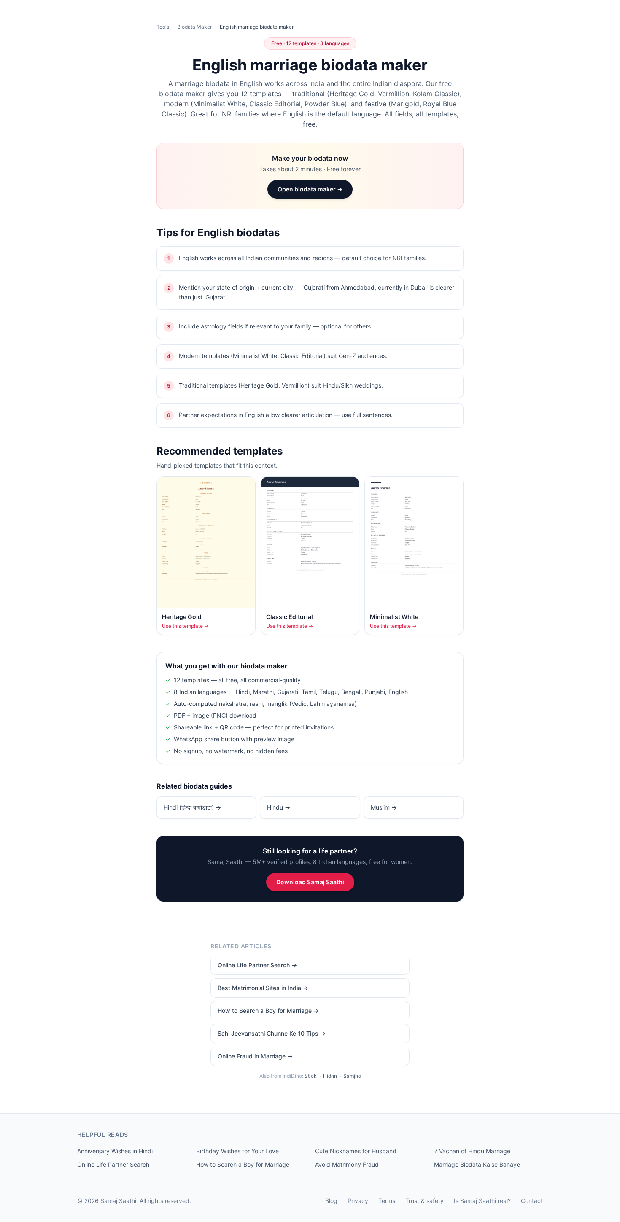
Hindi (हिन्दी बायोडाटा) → (192, 807)
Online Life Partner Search (113, 1164)
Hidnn (330, 1076)
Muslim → (384, 807)
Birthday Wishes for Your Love (237, 1151)
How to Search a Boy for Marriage (242, 1164)
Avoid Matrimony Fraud (347, 1164)
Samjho (352, 1076)
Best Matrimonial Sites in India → (263, 987)
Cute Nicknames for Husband (355, 1151)
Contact (532, 1200)
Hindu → (278, 807)
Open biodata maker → (310, 189)
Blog (331, 1200)
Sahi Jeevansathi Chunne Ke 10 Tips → (272, 1033)
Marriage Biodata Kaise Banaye (477, 1164)
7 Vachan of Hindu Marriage (472, 1151)
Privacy (358, 1200)
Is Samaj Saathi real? (482, 1200)
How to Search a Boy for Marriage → (268, 1010)
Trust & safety (424, 1200)
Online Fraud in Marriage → (255, 1056)
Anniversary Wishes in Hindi (115, 1151)
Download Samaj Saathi (310, 882)
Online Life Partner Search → (257, 965)
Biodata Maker (194, 27)
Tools (162, 27)
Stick (311, 1076)
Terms (386, 1200)
